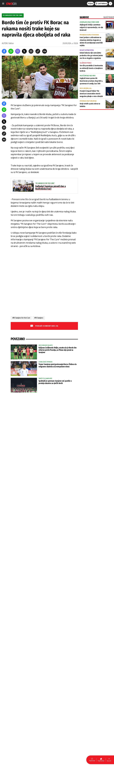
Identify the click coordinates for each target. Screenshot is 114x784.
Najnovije (92, 761)
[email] (31, 51)
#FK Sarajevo (38, 318)
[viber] (17, 51)
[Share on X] (24, 51)
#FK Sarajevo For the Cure (21, 318)
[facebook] (4, 51)
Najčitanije (101, 761)
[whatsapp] (10, 51)
